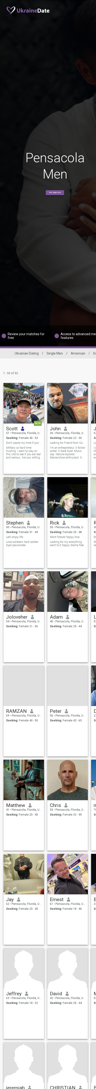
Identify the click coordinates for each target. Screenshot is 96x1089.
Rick (54, 523)
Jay (10, 899)
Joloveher (16, 617)
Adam (56, 617)
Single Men (55, 353)
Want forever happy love (64, 537)
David (56, 993)
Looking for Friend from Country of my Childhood (68, 443)
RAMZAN (16, 711)
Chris (55, 805)
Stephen (15, 523)
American (78, 353)
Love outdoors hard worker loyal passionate (22, 543)
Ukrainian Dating (27, 353)
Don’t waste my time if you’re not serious (24, 443)
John (55, 428)
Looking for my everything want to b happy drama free (67, 543)
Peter (56, 711)
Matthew (15, 805)
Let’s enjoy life (14, 537)
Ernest (57, 899)
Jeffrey (14, 993)
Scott (12, 428)
